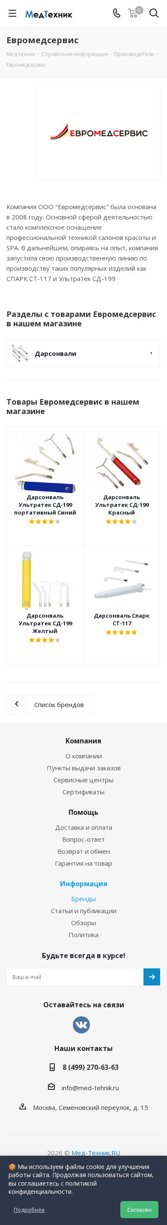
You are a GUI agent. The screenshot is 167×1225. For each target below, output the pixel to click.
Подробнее (29, 1209)
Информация (83, 883)
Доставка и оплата (83, 827)
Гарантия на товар (83, 863)
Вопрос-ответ (83, 839)
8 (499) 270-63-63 (91, 1067)
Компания (83, 741)
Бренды (83, 898)
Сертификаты (83, 791)
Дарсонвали (55, 353)
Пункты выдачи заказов (84, 767)
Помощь (83, 812)
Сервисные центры (83, 779)
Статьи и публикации (83, 910)
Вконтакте (81, 1024)
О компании (84, 756)
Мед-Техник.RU (96, 1152)
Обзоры (83, 922)
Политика (83, 934)
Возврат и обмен (83, 851)
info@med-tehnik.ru (90, 1087)
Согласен (139, 1209)
